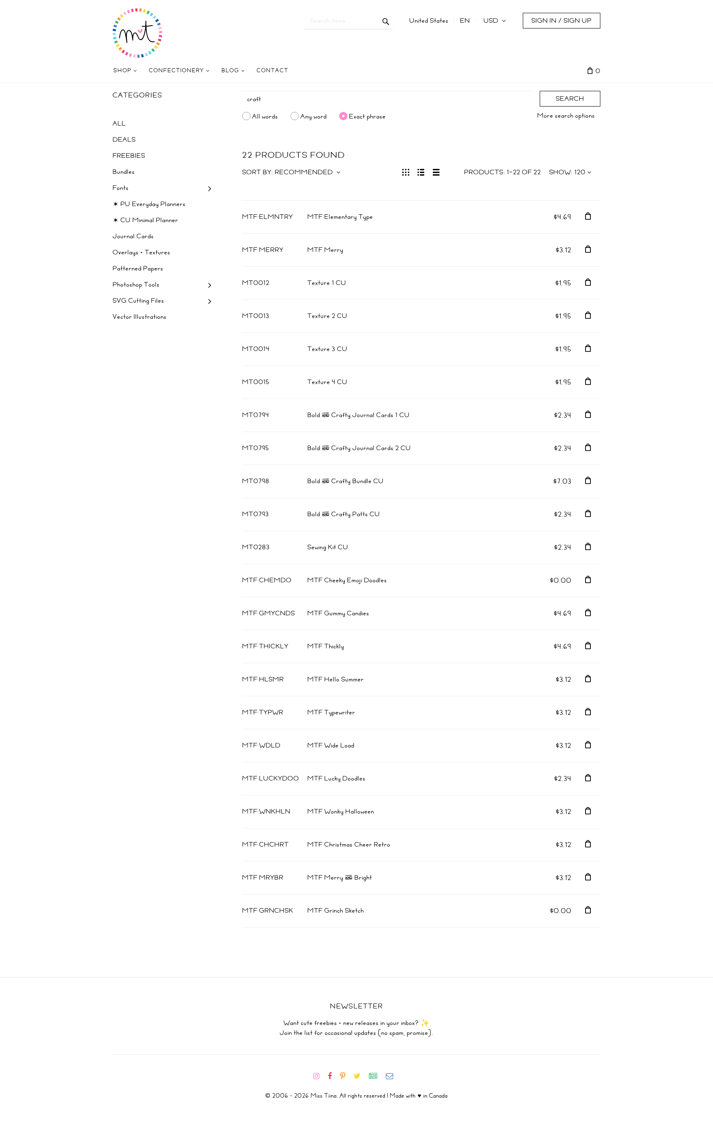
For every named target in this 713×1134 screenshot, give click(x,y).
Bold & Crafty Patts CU (343, 514)
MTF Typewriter (331, 712)
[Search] (386, 20)
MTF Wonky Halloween (340, 811)
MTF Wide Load (330, 745)
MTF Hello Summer (335, 679)
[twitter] (360, 1076)
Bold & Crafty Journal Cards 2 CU (359, 448)
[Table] (436, 171)
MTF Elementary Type (340, 217)
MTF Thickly (325, 646)
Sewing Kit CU (327, 547)
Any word (313, 116)
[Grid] (405, 171)
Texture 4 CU (327, 382)
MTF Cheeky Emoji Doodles (347, 580)
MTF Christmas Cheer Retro (348, 844)
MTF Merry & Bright (339, 878)
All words (265, 116)
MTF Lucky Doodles (336, 778)
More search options (566, 116)
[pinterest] (346, 1076)
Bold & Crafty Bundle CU (345, 481)
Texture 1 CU (326, 283)
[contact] (393, 1076)
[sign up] (376, 1076)
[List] (421, 171)
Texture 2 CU (327, 316)
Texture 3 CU (327, 349)
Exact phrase (367, 116)
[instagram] (319, 1076)
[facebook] (333, 1076)
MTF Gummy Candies (338, 613)
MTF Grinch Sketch (335, 911)
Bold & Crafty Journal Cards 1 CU (358, 415)
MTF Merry (325, 250)
